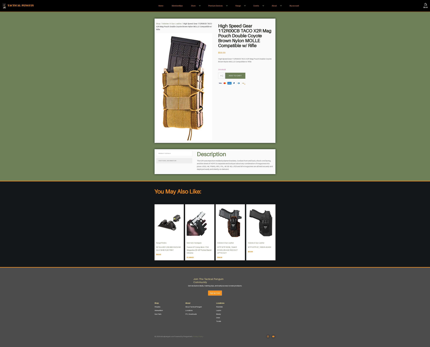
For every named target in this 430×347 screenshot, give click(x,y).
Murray (218, 314)
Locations (189, 310)
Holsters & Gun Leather (172, 23)
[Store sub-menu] (200, 5)
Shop (158, 23)
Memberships (177, 6)
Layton (218, 310)
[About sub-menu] (281, 5)
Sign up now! (215, 293)
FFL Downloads (191, 314)
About (274, 6)
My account (294, 6)
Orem (218, 318)
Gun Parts (158, 314)
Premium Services (215, 6)
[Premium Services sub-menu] (227, 5)
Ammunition (159, 310)
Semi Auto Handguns (194, 243)
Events (256, 6)
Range (238, 6)
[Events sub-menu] (263, 5)
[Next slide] (275, 232)
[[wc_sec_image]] (169, 222)
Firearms (157, 307)
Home (160, 6)
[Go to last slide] (154, 232)
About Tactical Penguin (193, 307)
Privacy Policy (198, 336)
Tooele (218, 321)
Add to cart (235, 75)
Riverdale (219, 307)
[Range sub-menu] (245, 5)
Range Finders (161, 243)
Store (193, 6)
